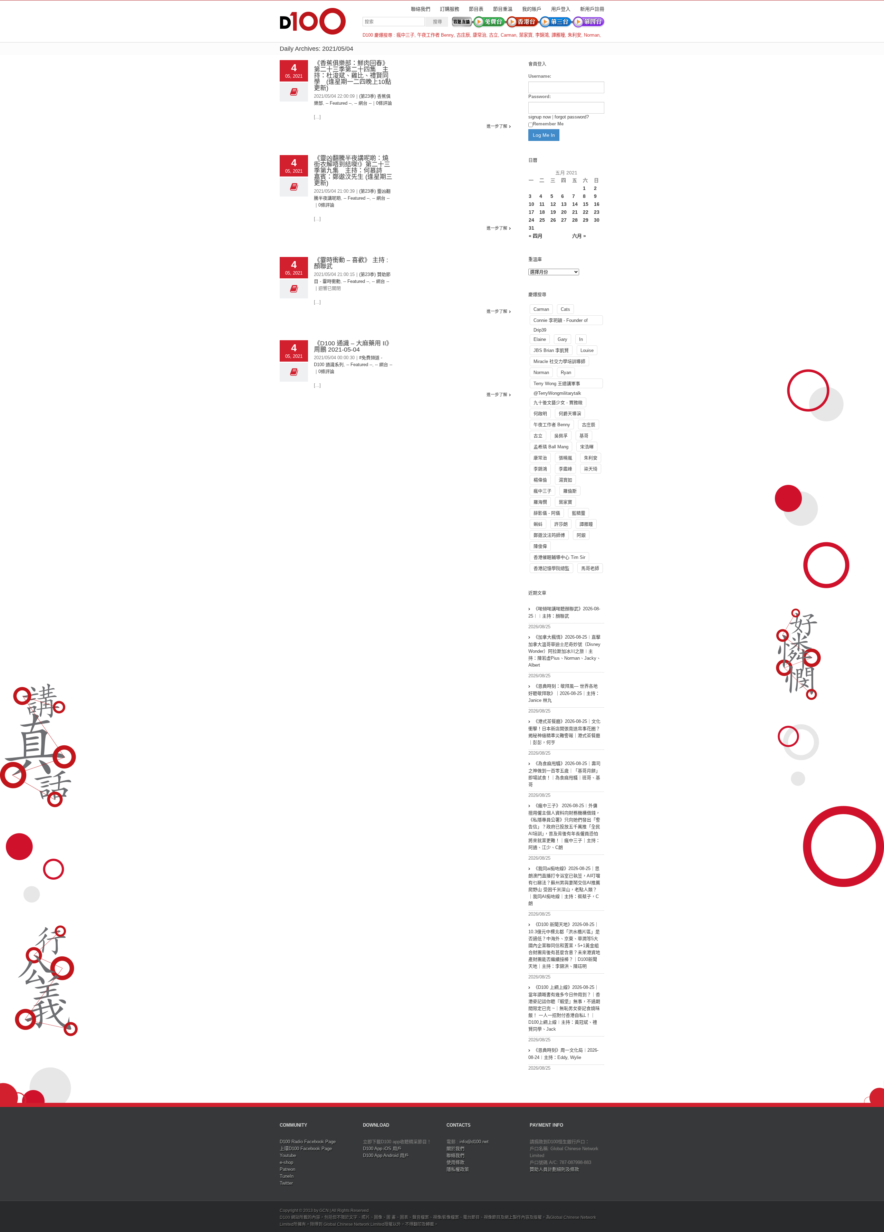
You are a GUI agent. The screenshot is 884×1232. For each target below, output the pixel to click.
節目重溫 (502, 9)
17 (531, 212)
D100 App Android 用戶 (386, 1155)
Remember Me (548, 123)
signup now (539, 117)
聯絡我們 (420, 9)
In (581, 339)
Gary (562, 339)
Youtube (288, 1155)
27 (564, 220)
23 (596, 212)
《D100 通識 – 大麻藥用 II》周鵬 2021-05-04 (353, 346)
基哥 (583, 435)
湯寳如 (565, 480)
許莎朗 (561, 524)
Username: (539, 76)
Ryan (566, 372)
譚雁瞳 (558, 35)
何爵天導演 (570, 413)
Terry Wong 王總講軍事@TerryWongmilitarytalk (557, 384)
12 (553, 204)
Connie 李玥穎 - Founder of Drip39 (561, 321)
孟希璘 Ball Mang (551, 446)
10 (531, 204)
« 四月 (535, 236)
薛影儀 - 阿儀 (547, 513)
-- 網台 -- (363, 103)
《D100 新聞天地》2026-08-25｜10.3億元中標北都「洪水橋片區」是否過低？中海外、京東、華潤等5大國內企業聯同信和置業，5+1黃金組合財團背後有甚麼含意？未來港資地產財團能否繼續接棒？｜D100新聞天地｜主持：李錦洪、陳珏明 (564, 945)
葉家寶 (525, 35)
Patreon (287, 1169)
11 (542, 204)
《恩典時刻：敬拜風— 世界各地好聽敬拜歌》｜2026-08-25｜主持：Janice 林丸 (564, 693)
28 (575, 220)
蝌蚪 (538, 524)
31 (531, 228)
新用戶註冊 (592, 9)
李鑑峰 (565, 468)
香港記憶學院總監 (551, 568)
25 (542, 220)
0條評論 (384, 103)
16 (596, 204)
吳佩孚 (561, 435)
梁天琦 (590, 468)
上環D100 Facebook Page (306, 1148)
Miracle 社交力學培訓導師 (559, 361)
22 (585, 212)
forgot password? (572, 117)
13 (564, 204)
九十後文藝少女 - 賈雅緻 (558, 402)
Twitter (286, 1183)
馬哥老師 (590, 568)
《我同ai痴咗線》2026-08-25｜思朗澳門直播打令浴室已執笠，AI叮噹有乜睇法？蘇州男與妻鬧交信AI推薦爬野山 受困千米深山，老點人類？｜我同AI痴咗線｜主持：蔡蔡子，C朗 (564, 886)
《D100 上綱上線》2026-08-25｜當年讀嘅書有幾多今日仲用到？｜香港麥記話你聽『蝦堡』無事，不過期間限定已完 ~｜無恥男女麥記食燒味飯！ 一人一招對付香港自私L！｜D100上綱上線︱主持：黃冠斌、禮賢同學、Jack (564, 1008)
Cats (565, 309)
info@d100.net (474, 1141)
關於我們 (455, 1148)
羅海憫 (540, 502)
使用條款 (455, 1162)
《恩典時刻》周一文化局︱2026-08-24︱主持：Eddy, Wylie (563, 1054)
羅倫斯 (570, 491)
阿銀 (581, 535)
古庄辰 (463, 35)
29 (585, 220)
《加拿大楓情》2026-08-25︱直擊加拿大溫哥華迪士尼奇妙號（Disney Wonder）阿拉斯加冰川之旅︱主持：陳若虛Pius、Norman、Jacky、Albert (564, 651)
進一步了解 (497, 126)
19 (553, 212)
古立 (493, 35)
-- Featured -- (339, 103)
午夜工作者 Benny (435, 35)
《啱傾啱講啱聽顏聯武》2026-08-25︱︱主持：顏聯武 (564, 612)
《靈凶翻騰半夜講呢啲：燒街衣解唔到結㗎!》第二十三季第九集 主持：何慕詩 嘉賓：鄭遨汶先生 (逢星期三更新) (353, 171)
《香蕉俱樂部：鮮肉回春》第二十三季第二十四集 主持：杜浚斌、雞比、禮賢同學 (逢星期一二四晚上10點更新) (352, 76)
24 (531, 220)
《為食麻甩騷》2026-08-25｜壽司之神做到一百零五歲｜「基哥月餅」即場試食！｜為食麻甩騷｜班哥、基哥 (564, 774)
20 (564, 212)
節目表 (476, 9)
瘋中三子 (405, 35)
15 (585, 204)
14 (575, 204)
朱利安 (574, 35)
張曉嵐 (565, 457)
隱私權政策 (457, 1169)
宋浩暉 (587, 446)
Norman (591, 35)
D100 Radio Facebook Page (308, 1141)
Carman (508, 35)
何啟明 (540, 413)
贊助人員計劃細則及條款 (554, 1169)
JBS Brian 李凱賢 (551, 350)
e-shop (286, 1162)
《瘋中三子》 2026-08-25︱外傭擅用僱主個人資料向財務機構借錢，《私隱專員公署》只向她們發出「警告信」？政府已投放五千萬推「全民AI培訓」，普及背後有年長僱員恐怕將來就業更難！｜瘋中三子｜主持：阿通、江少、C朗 (564, 826)
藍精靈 (578, 513)
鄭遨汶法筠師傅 (549, 535)
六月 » (579, 236)
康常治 (479, 35)
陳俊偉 (540, 546)
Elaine (540, 339)
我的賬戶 (531, 9)
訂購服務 (449, 9)
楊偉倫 (540, 480)
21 (575, 212)
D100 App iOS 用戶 (382, 1148)
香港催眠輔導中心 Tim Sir (559, 557)
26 (553, 220)
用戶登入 (560, 9)
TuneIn (287, 1176)
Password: (539, 96)
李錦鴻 (542, 35)
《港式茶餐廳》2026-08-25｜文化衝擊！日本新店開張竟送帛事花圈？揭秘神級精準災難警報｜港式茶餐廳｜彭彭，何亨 (564, 732)
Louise (587, 350)
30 (596, 220)
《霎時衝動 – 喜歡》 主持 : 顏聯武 (351, 263)
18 (542, 212)
